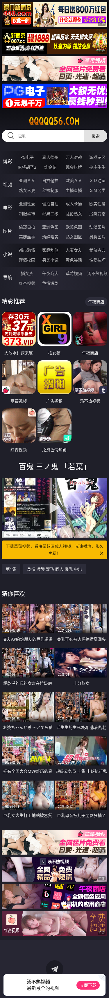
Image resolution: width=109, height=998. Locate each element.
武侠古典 (97, 250)
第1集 (11, 569)
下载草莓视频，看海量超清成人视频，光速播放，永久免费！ (54, 549)
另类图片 (97, 236)
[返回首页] (101, 986)
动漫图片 (97, 227)
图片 (7, 231)
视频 (7, 184)
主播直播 (74, 190)
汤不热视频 (97, 273)
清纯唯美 (50, 236)
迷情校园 (27, 260)
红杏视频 (27, 283)
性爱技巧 (97, 260)
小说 (7, 254)
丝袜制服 (50, 190)
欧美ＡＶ (74, 180)
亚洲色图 (50, 227)
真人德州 (50, 157)
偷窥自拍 (27, 227)
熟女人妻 (27, 190)
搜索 (96, 135)
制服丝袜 (27, 213)
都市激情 (27, 250)
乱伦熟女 (74, 213)
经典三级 (50, 213)
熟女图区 (74, 236)
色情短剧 (50, 283)
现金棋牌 (74, 167)
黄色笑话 (74, 260)
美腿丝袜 (27, 236)
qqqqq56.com (54, 121)
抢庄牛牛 (97, 167)
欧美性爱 (97, 203)
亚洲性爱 (27, 203)
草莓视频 (74, 273)
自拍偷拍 (50, 180)
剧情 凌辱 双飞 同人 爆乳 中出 (54, 569)
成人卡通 (74, 203)
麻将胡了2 (27, 167)
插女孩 (27, 273)
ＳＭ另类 (97, 190)
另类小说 (50, 260)
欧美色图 (74, 227)
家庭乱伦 (50, 250)
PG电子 (27, 157)
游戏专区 (97, 157)
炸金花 (50, 167)
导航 (7, 277)
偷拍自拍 (50, 203)
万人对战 (74, 157)
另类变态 (97, 213)
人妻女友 (74, 250)
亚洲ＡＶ (27, 180)
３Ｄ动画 (97, 180)
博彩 (7, 161)
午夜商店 (50, 273)
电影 (7, 208)
